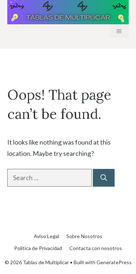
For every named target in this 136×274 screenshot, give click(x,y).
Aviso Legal (46, 236)
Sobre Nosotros (84, 236)
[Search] (104, 178)
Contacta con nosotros (95, 248)
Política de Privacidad (38, 248)
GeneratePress (114, 262)
